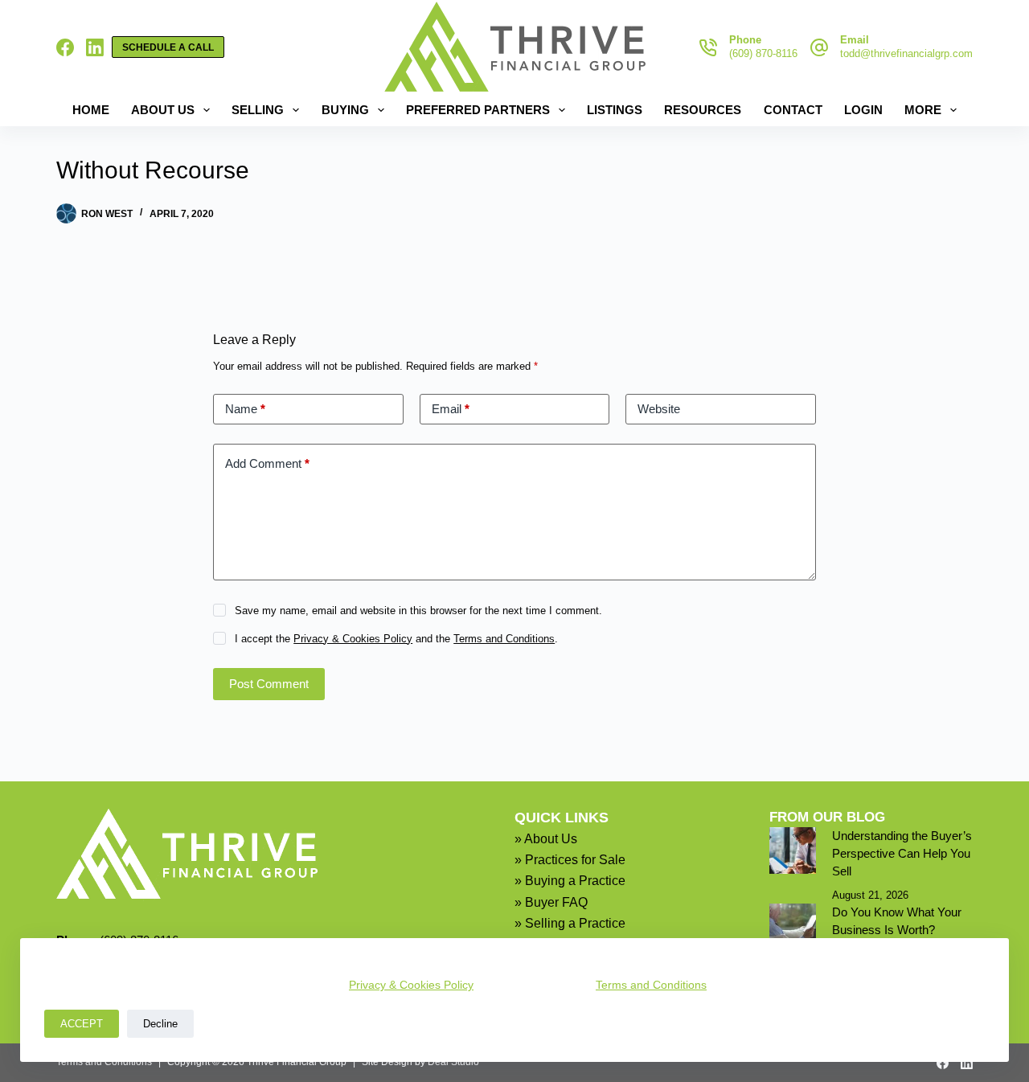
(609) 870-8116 (763, 53)
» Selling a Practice (569, 923)
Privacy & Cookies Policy (411, 984)
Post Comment (269, 684)
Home (90, 110)
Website (658, 409)
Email (450, 409)
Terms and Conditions (651, 984)
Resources (702, 110)
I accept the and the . (396, 639)
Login (863, 110)
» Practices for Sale (569, 860)
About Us (163, 110)
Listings (614, 110)
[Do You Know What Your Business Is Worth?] (792, 927)
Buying (345, 110)
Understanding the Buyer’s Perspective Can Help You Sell (902, 854)
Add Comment (267, 463)
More (922, 110)
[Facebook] (65, 47)
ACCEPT (81, 1024)
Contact (793, 110)
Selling (258, 110)
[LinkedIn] (95, 47)
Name (245, 409)
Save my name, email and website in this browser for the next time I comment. (418, 611)
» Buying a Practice (569, 880)
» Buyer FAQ (551, 902)
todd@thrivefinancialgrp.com (906, 53)
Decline (160, 1024)
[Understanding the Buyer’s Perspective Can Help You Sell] (792, 850)
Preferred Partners (478, 110)
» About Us (545, 839)
